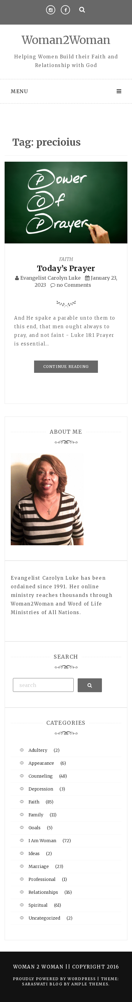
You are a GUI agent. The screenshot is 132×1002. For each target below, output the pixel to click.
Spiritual (38, 905)
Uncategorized (44, 918)
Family (36, 815)
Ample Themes (89, 984)
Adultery (38, 750)
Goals (35, 827)
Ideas (34, 853)
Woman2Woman (66, 40)
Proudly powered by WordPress (55, 978)
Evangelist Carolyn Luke (50, 278)
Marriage (39, 866)
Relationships (43, 892)
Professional (42, 879)
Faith (66, 259)
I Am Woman (42, 840)
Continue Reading (66, 366)
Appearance (41, 763)
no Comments (73, 285)
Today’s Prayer (66, 268)
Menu (19, 91)
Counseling (41, 776)
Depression (41, 789)
